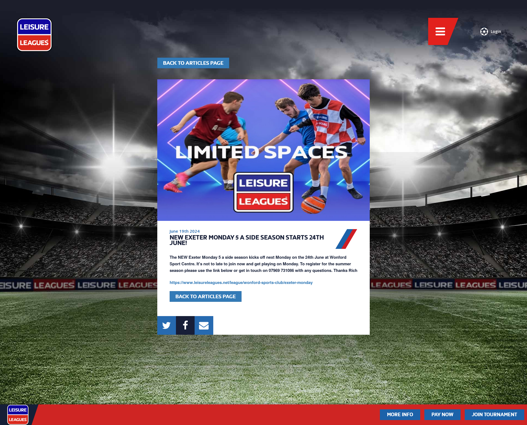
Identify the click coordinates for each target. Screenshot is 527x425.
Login (496, 31)
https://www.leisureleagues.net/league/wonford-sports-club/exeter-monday (241, 282)
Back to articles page (193, 63)
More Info (400, 414)
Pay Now (442, 414)
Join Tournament (494, 414)
